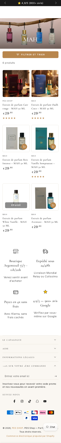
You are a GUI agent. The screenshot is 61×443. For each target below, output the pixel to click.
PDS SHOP (17, 428)
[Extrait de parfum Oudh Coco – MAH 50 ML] (45, 83)
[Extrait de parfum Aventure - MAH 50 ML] (45, 197)
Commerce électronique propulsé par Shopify (30, 436)
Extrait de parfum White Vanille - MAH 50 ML (14, 222)
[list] (30, 285)
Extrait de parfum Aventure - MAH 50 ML (44, 220)
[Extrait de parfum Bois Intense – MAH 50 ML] (16, 138)
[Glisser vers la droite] (55, 3)
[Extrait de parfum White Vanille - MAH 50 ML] (16, 197)
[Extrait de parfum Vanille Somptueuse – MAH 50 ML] (45, 138)
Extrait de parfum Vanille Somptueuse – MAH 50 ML (43, 163)
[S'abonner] (56, 376)
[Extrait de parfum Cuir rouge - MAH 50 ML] (16, 83)
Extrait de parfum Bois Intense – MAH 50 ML (15, 161)
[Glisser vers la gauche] (5, 3)
